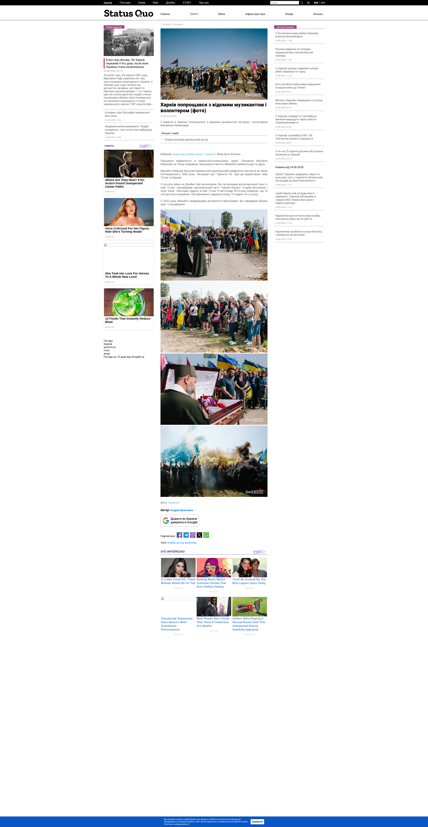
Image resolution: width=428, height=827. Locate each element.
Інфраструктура (255, 14)
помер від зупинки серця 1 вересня (194, 154)
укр (316, 2)
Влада (289, 14)
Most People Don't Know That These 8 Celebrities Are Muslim (213, 622)
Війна (221, 14)
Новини (165, 14)
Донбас (170, 2)
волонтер (190, 542)
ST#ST (187, 2)
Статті (194, 14)
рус (323, 2)
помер (171, 542)
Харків (108, 2)
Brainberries (178, 588)
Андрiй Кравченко (182, 510)
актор (180, 542)
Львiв (141, 2)
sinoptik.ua (137, 356)
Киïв (155, 2)
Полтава (125, 2)
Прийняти (257, 821)
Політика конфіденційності (177, 824)
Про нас (204, 2)
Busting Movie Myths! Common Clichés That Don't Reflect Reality (211, 583)
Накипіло (173, 502)
